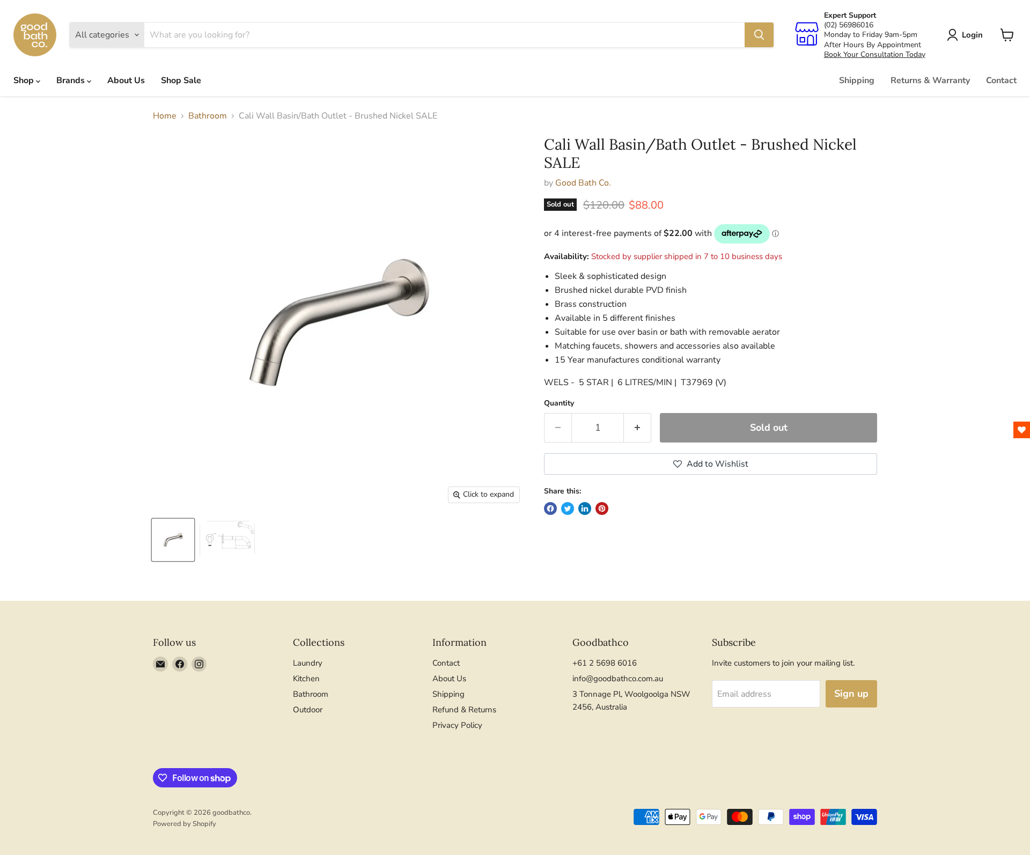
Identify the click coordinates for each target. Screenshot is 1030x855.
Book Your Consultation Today (874, 54)
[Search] (759, 35)
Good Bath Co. (583, 183)
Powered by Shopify (184, 824)
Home (164, 116)
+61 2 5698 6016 (604, 663)
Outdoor (307, 709)
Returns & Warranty (930, 80)
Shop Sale (181, 80)
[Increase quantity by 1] (637, 428)
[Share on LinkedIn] (584, 508)
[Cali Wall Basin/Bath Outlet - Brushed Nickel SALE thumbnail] (173, 540)
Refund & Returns (464, 709)
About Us (126, 80)
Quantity (559, 403)
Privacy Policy (457, 725)
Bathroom (207, 116)
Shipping (856, 80)
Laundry (307, 663)
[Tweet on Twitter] (567, 508)
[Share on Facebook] (550, 508)
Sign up (851, 693)
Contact (1001, 80)
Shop (24, 80)
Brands (71, 80)
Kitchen (306, 678)
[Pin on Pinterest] (601, 508)
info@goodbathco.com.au (617, 678)
